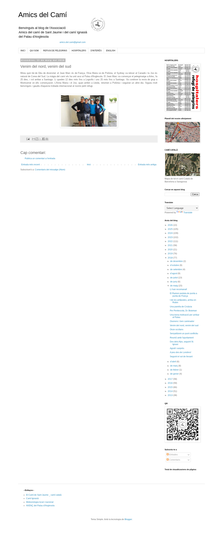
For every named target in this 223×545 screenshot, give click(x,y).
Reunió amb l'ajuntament (182, 337)
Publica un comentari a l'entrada (40, 158)
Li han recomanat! (178, 289)
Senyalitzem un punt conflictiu (184, 333)
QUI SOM (34, 50)
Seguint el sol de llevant (181, 356)
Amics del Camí (42, 14)
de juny (174, 281)
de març (174, 366)
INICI (23, 50)
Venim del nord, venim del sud (184, 325)
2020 (170, 249)
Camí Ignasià (32, 498)
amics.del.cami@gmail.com (73, 42)
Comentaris (174, 460)
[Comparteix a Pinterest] (47, 139)
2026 (170, 225)
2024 (170, 233)
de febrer (174, 370)
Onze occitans (176, 329)
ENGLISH (110, 50)
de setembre (176, 269)
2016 (170, 383)
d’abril (173, 361)
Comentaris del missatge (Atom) (50, 169)
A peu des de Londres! (180, 352)
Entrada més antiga (147, 164)
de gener (174, 374)
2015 (170, 387)
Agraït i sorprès (177, 348)
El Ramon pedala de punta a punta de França (183, 294)
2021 (170, 245)
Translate (187, 212)
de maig (174, 285)
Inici (89, 164)
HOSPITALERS (79, 50)
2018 (170, 258)
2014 (170, 391)
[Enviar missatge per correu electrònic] (28, 139)
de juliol (174, 277)
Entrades (173, 454)
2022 (170, 241)
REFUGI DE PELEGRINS (55, 50)
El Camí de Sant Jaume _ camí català (43, 495)
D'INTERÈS (96, 50)
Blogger (128, 519)
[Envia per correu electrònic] (33, 139)
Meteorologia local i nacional (39, 502)
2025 (170, 229)
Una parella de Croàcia (181, 306)
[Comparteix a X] (40, 139)
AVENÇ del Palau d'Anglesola (40, 505)
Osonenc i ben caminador (182, 321)
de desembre (176, 261)
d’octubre (175, 265)
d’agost (174, 273)
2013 (170, 395)
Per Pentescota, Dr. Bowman (183, 310)
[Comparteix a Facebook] (43, 139)
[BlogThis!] (37, 139)
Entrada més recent (30, 164)
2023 (170, 237)
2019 (170, 253)
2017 (170, 379)
